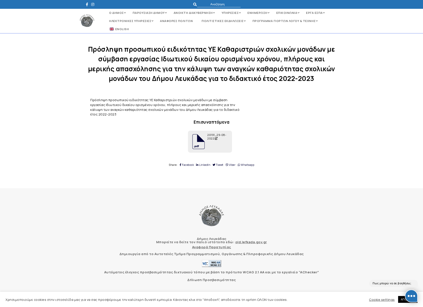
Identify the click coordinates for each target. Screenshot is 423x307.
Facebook (188, 165)
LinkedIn (204, 165)
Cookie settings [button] (382, 300)
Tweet (219, 165)
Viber (232, 165)
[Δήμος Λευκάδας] (88, 4)
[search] (219, 4)
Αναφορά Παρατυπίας (211, 247)
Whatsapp (247, 165)
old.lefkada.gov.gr (251, 242)
